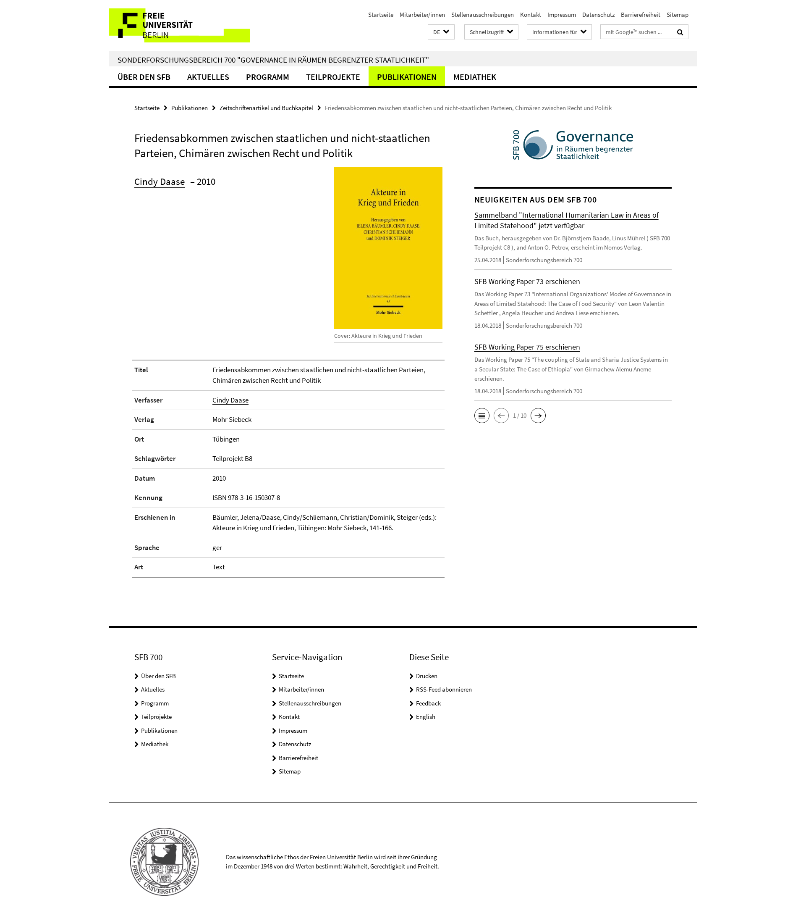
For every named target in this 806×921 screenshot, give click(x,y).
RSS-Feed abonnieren (444, 689)
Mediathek (474, 76)
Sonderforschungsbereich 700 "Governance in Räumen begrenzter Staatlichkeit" (273, 60)
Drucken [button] (426, 676)
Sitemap (677, 14)
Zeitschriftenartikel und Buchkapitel (266, 108)
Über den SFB (144, 76)
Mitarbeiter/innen (422, 14)
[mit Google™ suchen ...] (680, 32)
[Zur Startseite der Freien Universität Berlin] (179, 25)
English (425, 717)
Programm (267, 76)
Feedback (428, 703)
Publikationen (407, 76)
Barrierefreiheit (640, 14)
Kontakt (530, 14)
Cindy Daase (159, 181)
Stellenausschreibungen (482, 14)
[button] (441, 32)
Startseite (380, 14)
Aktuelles (208, 76)
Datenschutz (598, 14)
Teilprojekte (333, 76)
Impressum (561, 14)
